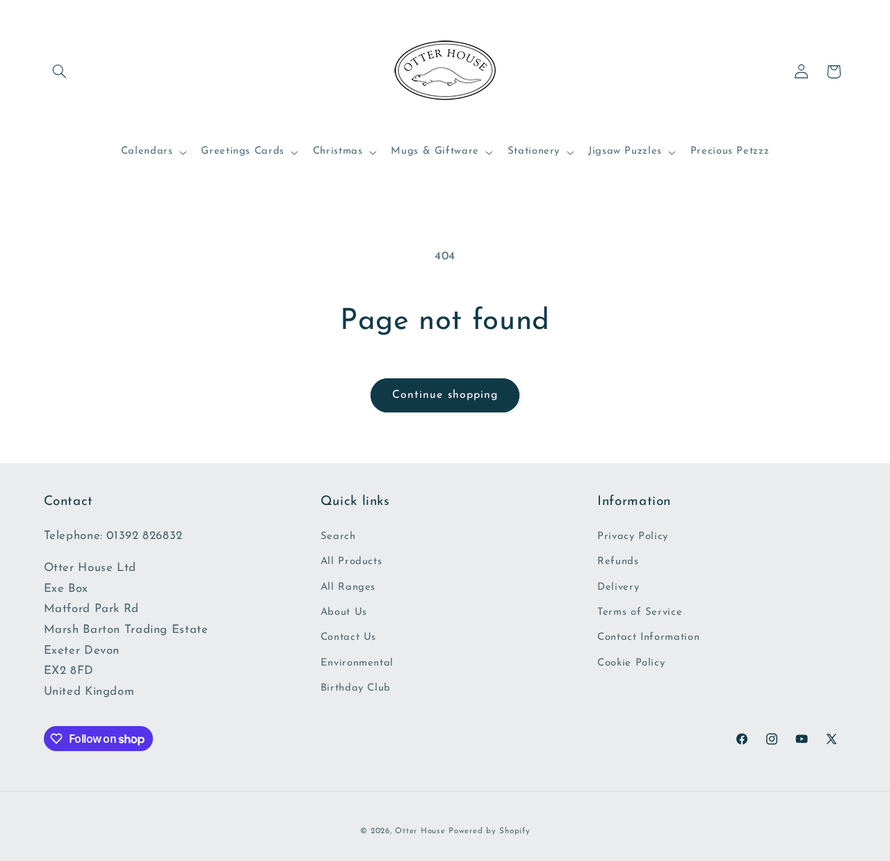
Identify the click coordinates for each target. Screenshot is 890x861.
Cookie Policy (631, 663)
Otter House (420, 831)
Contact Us (348, 637)
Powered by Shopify (489, 831)
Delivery (618, 587)
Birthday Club (356, 688)
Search (338, 536)
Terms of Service (639, 612)
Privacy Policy (632, 536)
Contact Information (648, 637)
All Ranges (348, 587)
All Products (351, 561)
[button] (60, 72)
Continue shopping (445, 395)
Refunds (617, 561)
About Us (344, 612)
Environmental (357, 663)
